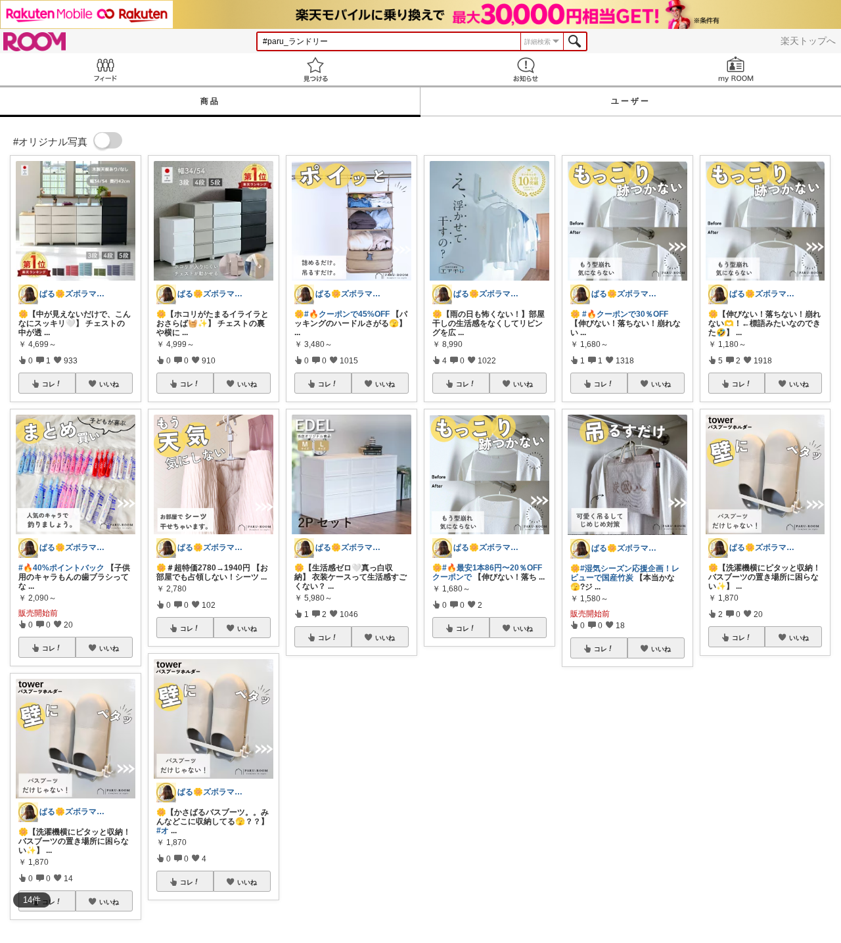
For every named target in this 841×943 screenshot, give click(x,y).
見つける (315, 69)
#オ (162, 830)
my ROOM (736, 69)
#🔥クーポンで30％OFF (625, 314)
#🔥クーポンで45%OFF (347, 314)
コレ (48, 383)
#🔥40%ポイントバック (61, 567)
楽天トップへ (808, 40)
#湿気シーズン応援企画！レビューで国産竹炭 (624, 573)
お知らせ (525, 69)
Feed (105, 69)
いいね (109, 383)
